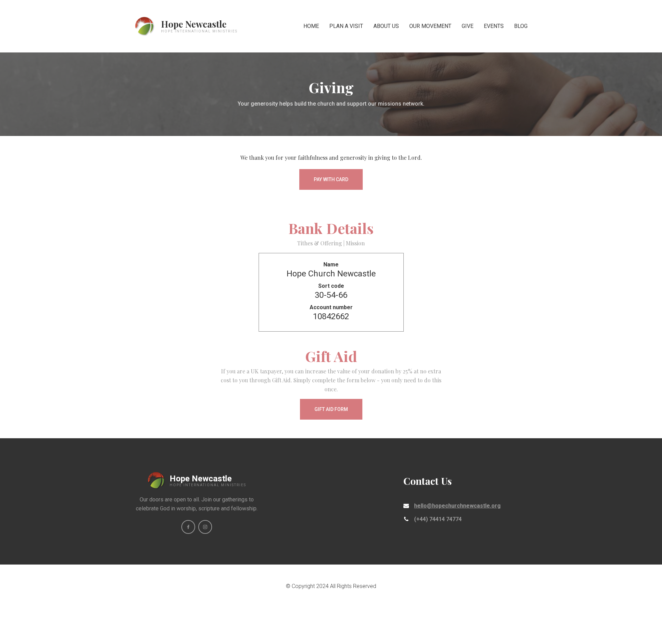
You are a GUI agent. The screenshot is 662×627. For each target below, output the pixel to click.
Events (494, 26)
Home (311, 26)
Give (467, 26)
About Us (386, 26)
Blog (521, 26)
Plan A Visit (346, 26)
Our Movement (430, 26)
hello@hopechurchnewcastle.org (457, 505)
